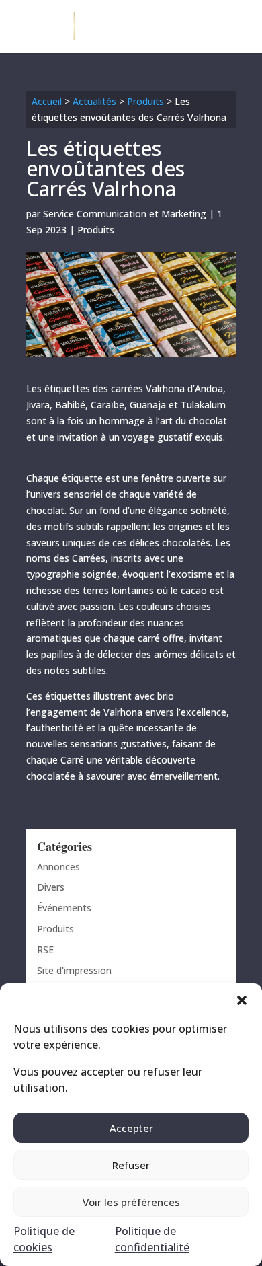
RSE (45, 949)
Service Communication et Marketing (124, 213)
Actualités (94, 101)
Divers (50, 887)
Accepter (131, 1128)
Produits (145, 101)
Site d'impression (74, 970)
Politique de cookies (44, 1239)
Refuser (131, 1165)
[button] (242, 1000)
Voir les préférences (131, 1202)
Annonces (58, 866)
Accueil (47, 101)
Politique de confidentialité (152, 1239)
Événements (64, 907)
